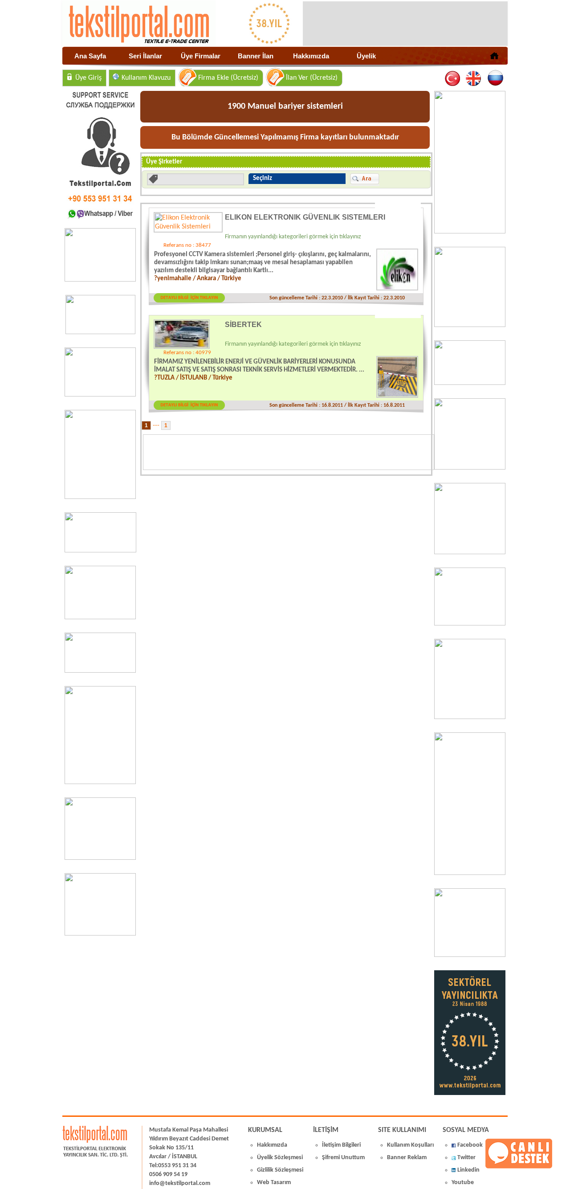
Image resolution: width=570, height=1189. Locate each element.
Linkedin (468, 1170)
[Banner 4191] (100, 933)
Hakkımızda (311, 56)
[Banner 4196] (100, 497)
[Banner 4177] (469, 467)
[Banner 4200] (100, 858)
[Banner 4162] (469, 873)
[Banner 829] (100, 670)
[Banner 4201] (100, 279)
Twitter (466, 1157)
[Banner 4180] (469, 325)
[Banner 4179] (469, 383)
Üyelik (366, 56)
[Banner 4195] (100, 782)
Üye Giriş (88, 78)
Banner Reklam (407, 1157)
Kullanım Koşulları (410, 1145)
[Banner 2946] (100, 617)
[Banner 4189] (469, 231)
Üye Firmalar (200, 56)
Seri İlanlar (145, 56)
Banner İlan (255, 56)
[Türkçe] (453, 78)
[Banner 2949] (100, 394)
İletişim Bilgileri (341, 1145)
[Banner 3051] (100, 332)
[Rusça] (495, 78)
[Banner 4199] (469, 623)
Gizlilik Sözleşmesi (280, 1170)
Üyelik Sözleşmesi (280, 1157)
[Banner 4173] (469, 717)
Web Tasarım (274, 1182)
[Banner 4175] (469, 552)
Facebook (470, 1145)
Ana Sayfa (90, 56)
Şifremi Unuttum (343, 1157)
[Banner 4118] (469, 955)
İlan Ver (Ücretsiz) (312, 78)
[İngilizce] (474, 78)
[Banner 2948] (100, 550)
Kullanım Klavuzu (146, 78)
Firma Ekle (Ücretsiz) (228, 78)
